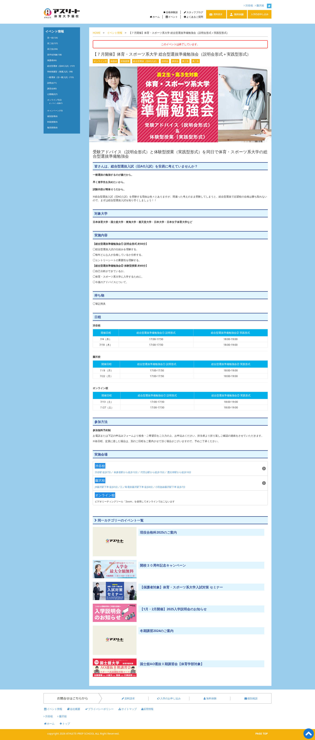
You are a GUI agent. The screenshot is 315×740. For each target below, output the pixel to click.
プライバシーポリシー (101, 709)
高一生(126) (52, 37)
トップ (66, 723)
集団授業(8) (52, 127)
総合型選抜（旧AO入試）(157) (61, 66)
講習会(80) (52, 88)
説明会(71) (52, 82)
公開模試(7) (52, 94)
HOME (96, 32)
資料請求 (130, 698)
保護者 (113, 61)
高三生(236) (52, 49)
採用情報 (148, 709)
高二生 (195, 61)
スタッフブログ (194, 12)
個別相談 (252, 698)
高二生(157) (52, 43)
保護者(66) (52, 60)
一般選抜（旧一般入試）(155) (60, 77)
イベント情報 (114, 32)
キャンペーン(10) (55, 110)
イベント (173, 16)
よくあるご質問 (194, 16)
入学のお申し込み (170, 698)
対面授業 (125, 61)
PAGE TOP (261, 733)
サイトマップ (129, 709)
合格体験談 (172, 12)
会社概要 (75, 709)
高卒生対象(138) (54, 54)
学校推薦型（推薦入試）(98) (60, 71)
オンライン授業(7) (56, 103)
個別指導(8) (52, 116)
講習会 (175, 61)
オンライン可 (100, 61)
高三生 (185, 61)
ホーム (156, 16)
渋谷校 (249, 5)
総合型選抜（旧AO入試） (145, 61)
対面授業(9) (52, 121)
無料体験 (211, 698)
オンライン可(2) (54, 99)
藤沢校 (260, 5)
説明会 (165, 61)
